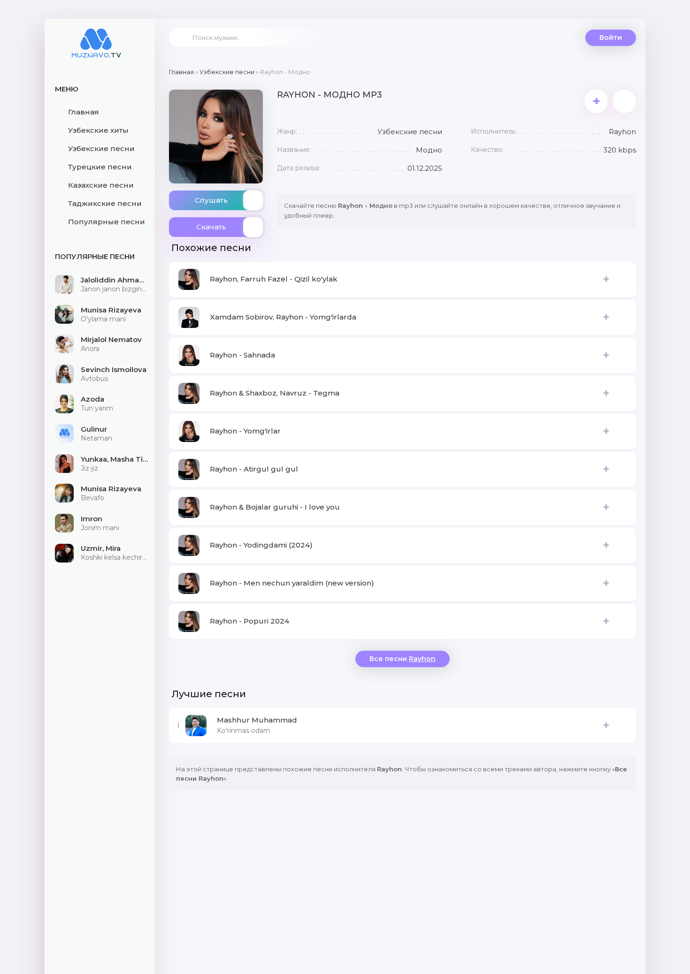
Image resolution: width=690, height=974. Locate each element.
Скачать (211, 226)
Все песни (402, 658)
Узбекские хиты (98, 130)
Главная (83, 111)
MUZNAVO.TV (96, 49)
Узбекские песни (101, 148)
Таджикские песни (105, 203)
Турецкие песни (100, 166)
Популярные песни (106, 221)
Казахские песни (101, 185)
